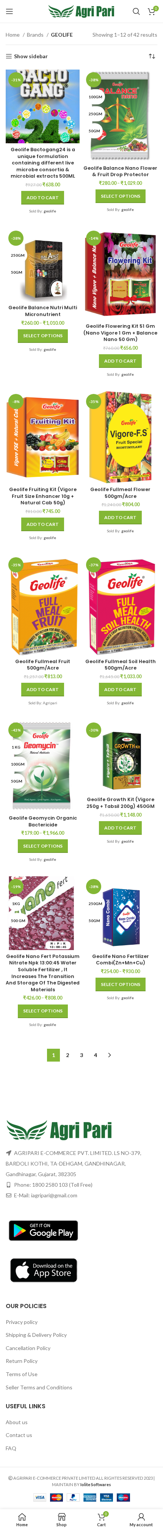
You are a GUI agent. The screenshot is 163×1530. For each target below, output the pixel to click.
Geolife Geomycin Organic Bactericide (43, 821)
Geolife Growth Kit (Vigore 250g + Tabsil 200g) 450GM (120, 802)
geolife (50, 211)
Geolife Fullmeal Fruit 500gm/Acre (42, 664)
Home (13, 34)
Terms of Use (22, 1374)
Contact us (19, 1435)
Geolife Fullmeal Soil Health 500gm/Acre (120, 664)
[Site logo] (82, 11)
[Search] (136, 11)
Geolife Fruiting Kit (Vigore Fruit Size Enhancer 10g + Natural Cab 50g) (43, 496)
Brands (36, 34)
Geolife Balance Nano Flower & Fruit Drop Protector (120, 171)
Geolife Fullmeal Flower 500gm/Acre (120, 492)
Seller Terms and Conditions (39, 1387)
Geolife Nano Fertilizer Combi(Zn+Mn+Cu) (120, 959)
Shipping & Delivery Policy (36, 1335)
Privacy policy (22, 1322)
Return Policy (22, 1361)
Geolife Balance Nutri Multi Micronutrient (42, 311)
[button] (42, 198)
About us (17, 1422)
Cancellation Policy (28, 1348)
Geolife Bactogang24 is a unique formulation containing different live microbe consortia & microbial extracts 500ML (43, 163)
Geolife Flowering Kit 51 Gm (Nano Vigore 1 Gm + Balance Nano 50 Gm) (120, 333)
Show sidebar (31, 56)
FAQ (11, 1448)
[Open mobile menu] (9, 11)
